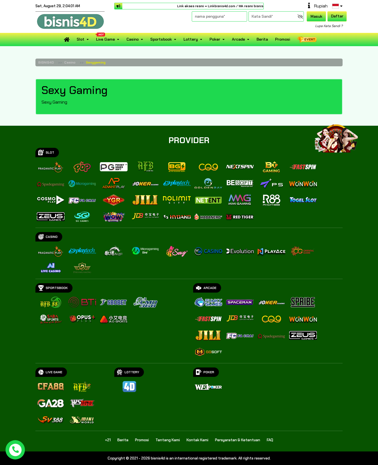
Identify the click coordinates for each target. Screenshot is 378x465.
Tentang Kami (168, 440)
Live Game (105, 39)
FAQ (270, 440)
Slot (80, 39)
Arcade (238, 39)
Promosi (282, 39)
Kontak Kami (197, 440)
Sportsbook (161, 39)
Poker (214, 39)
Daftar (337, 16)
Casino (132, 39)
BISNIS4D (46, 62)
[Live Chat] (340, 135)
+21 (108, 440)
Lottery (190, 39)
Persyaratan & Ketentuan (237, 440)
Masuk (316, 16)
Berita (262, 39)
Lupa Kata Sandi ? (329, 26)
